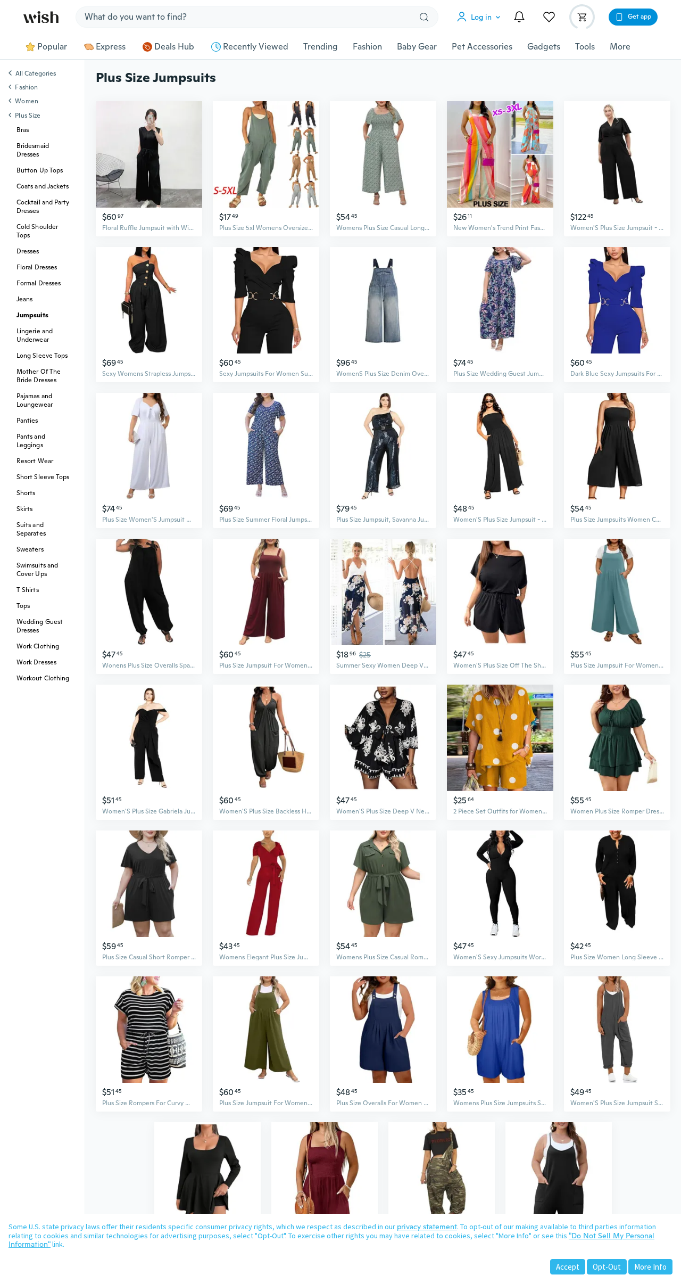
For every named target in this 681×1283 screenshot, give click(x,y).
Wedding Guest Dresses (39, 626)
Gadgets (543, 47)
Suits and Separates (31, 529)
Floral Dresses (36, 267)
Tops (23, 606)
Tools (585, 47)
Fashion (367, 47)
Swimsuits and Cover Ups (37, 569)
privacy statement (427, 1226)
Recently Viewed (255, 47)
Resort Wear (34, 461)
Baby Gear (417, 47)
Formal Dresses (38, 283)
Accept (567, 1267)
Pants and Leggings (30, 440)
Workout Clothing (42, 678)
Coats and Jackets (42, 186)
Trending (320, 47)
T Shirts (27, 590)
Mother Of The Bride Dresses (38, 375)
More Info (650, 1267)
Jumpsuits (32, 315)
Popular (52, 47)
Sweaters (30, 549)
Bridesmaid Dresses (32, 150)
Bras (22, 130)
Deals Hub (174, 47)
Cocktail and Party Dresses (42, 206)
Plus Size (27, 115)
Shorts (25, 493)
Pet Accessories (482, 47)
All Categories (35, 74)
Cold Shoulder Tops (37, 231)
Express (111, 47)
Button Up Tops (39, 170)
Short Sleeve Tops (42, 477)
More (620, 47)
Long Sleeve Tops (42, 355)
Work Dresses (36, 662)
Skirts (24, 509)
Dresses (27, 251)
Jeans (24, 299)
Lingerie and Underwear (34, 335)
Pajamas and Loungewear (34, 400)
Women (26, 101)
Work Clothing (37, 646)
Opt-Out (607, 1267)
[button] (481, 17)
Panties (27, 420)
